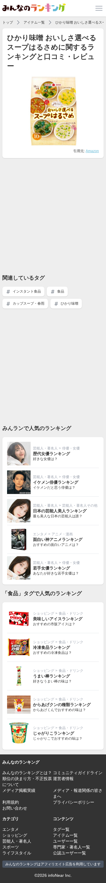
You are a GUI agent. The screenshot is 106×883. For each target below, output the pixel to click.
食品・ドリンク (71, 613)
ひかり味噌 (69, 303)
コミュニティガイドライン (77, 772)
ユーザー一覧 (65, 841)
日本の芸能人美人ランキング (60, 510)
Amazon (92, 151)
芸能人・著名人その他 (79, 505)
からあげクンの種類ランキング (62, 704)
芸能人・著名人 (45, 448)
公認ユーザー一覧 (69, 853)
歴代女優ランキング (51, 453)
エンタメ (40, 534)
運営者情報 (63, 778)
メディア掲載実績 (18, 790)
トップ (7, 22)
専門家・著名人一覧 (71, 847)
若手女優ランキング (51, 568)
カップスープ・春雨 (28, 303)
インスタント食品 (26, 291)
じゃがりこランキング (53, 733)
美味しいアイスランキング (57, 618)
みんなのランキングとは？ (27, 772)
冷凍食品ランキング (51, 647)
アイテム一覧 (34, 22)
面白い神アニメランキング (57, 539)
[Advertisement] (53, 216)
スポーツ (10, 847)
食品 (60, 291)
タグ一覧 (61, 829)
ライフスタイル (16, 853)
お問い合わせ (14, 808)
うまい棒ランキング (51, 676)
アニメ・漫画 (62, 534)
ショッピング (43, 613)
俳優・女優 (71, 448)
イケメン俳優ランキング (55, 482)
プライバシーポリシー (73, 802)
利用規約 (10, 802)
